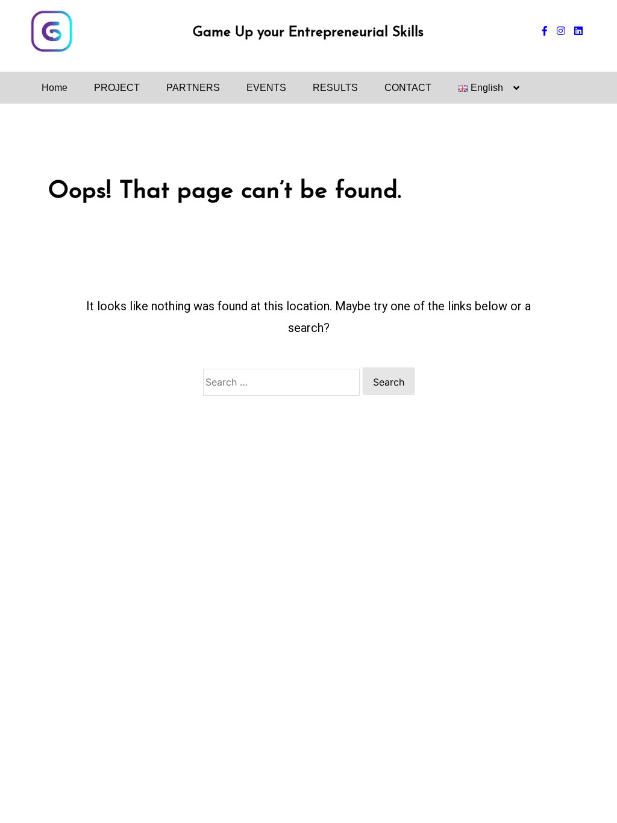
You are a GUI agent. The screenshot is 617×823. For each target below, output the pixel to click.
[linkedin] (578, 31)
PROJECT (117, 88)
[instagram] (561, 31)
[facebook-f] (545, 31)
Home (54, 88)
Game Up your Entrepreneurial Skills (308, 33)
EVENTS (266, 88)
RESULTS (335, 88)
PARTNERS (193, 88)
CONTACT (407, 88)
